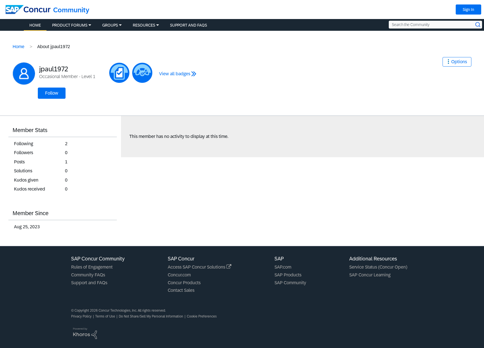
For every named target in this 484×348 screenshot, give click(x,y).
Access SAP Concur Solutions (197, 267)
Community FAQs (88, 274)
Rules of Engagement (92, 267)
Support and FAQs (89, 282)
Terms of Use (105, 316)
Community (71, 10)
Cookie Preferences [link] (202, 316)
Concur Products (184, 282)
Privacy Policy (81, 316)
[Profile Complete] (142, 73)
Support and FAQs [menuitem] (188, 25)
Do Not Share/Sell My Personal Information (151, 316)
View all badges (174, 73)
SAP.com (282, 267)
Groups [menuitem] (110, 25)
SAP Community (290, 282)
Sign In (468, 9)
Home (18, 46)
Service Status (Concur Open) (378, 267)
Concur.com (179, 274)
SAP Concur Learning (369, 274)
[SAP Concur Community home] (28, 9)
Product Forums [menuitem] (69, 25)
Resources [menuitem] (144, 25)
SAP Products (287, 274)
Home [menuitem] (35, 25)
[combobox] (435, 25)
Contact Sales (181, 290)
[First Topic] (119, 73)
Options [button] (459, 61)
